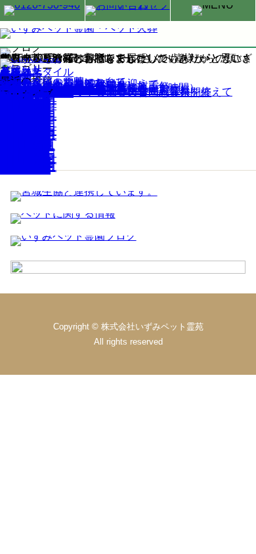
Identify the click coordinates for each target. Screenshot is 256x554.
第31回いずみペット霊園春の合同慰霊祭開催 (105, 92)
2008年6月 (25, 169)
